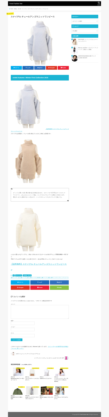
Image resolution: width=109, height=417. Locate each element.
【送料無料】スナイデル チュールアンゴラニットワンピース (39, 264)
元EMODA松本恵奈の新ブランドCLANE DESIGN (87, 56)
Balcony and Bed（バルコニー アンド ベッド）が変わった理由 (88, 48)
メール (13, 327)
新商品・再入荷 (27, 275)
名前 (12, 320)
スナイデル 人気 (16, 277)
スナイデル (19, 275)
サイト (12, 333)
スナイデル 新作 (25, 277)
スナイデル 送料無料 (36, 277)
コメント (13, 304)
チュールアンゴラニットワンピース (60, 277)
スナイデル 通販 (46, 277)
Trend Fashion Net (15, 3)
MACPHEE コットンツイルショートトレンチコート (88, 40)
